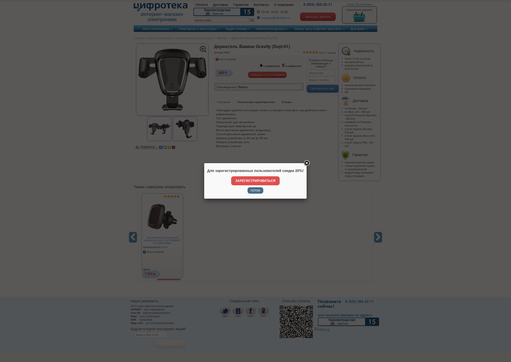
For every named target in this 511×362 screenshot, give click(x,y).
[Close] (306, 163)
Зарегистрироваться (255, 180)
